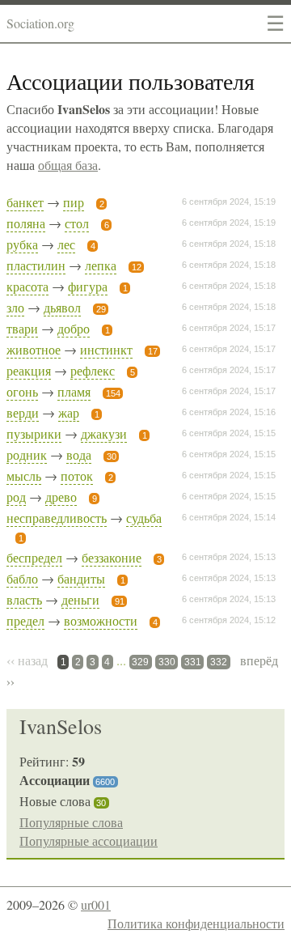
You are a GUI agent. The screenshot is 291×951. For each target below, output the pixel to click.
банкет (25, 201)
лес (66, 244)
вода (78, 454)
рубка (22, 244)
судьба (144, 517)
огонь (22, 391)
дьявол (62, 307)
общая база (68, 164)
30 (101, 803)
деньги (80, 599)
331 (192, 662)
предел (25, 620)
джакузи (104, 433)
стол (77, 222)
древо (61, 496)
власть (24, 599)
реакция (28, 370)
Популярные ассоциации (88, 840)
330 (166, 662)
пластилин (35, 265)
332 (218, 662)
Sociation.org (40, 23)
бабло (22, 578)
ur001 (96, 904)
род (16, 496)
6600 (105, 782)
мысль (23, 475)
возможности (100, 620)
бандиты (81, 578)
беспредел (34, 557)
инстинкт (106, 349)
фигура (88, 286)
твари (22, 328)
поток (77, 475)
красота (27, 286)
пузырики (33, 433)
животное (33, 349)
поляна (25, 222)
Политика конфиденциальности (196, 923)
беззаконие (111, 557)
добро (73, 328)
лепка (100, 265)
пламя (74, 391)
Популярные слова (71, 821)
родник (26, 454)
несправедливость (56, 517)
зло (15, 307)
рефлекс (92, 370)
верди (22, 412)
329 (140, 662)
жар (68, 412)
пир (73, 201)
